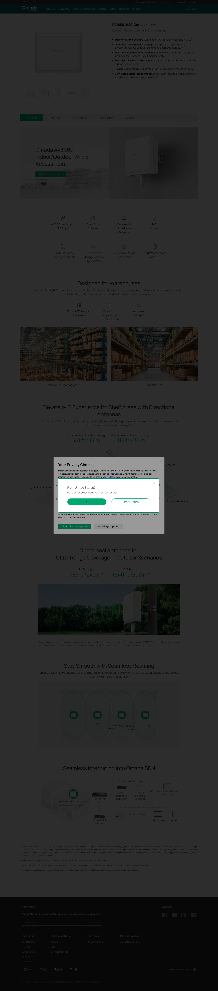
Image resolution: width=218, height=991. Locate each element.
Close (154, 483)
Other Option (131, 502)
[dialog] (109, 495)
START (87, 502)
